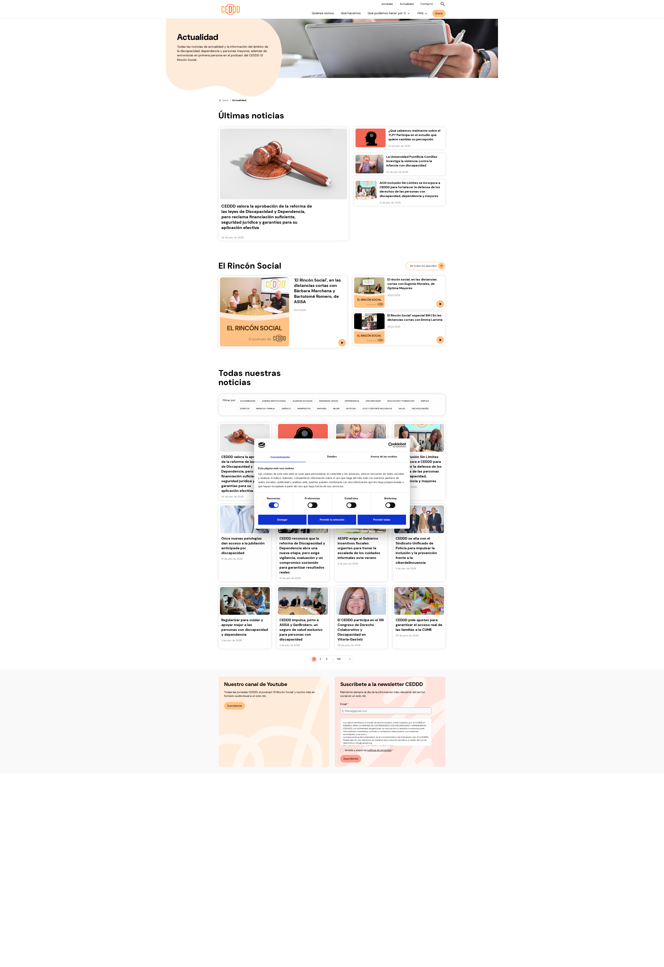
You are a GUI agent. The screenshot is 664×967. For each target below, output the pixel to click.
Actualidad (407, 4)
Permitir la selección (332, 519)
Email (343, 704)
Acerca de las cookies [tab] (384, 456)
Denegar (282, 519)
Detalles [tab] (332, 456)
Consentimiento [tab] (280, 456)
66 (339, 659)
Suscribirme (234, 706)
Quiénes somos (323, 13)
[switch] (312, 505)
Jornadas (387, 4)
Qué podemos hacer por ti (387, 13)
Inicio (226, 100)
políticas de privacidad (379, 750)
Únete (439, 13)
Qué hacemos (351, 13)
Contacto (427, 4)
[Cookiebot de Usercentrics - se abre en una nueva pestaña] (391, 445)
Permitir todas (381, 519)
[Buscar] (442, 4)
